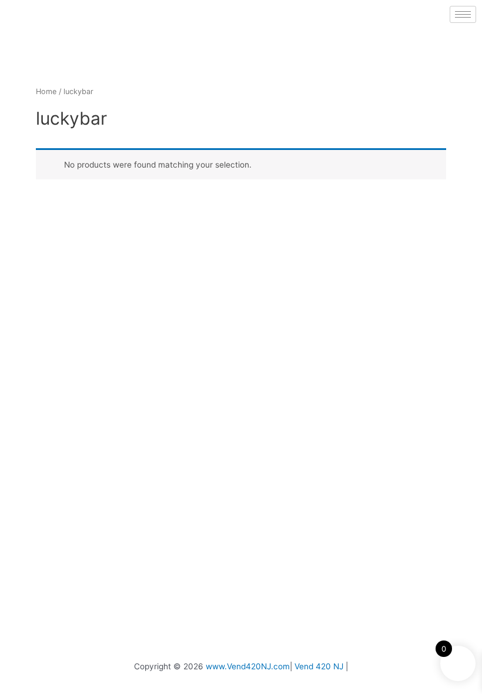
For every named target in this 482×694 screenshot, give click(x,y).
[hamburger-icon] (463, 14)
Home (46, 91)
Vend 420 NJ (318, 666)
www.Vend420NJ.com (248, 666)
